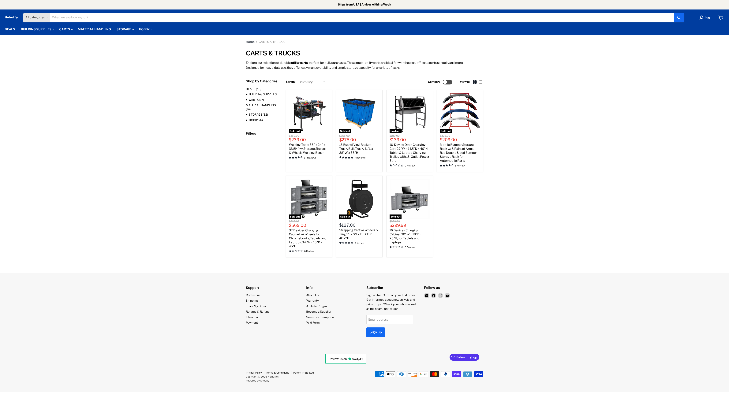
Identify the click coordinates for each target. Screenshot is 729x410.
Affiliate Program (317, 306)
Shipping (252, 300)
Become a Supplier (318, 311)
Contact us (253, 295)
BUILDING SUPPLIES (36, 29)
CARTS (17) (256, 100)
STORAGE (124, 29)
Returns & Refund (258, 311)
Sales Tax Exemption (320, 317)
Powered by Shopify (257, 380)
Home (250, 42)
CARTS (65, 29)
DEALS (10, 29)
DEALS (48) (253, 89)
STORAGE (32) (258, 114)
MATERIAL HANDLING (94, 29)
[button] (706, 17)
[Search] (679, 17)
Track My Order (256, 306)
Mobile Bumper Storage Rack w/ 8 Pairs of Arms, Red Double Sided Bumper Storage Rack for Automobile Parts (458, 152)
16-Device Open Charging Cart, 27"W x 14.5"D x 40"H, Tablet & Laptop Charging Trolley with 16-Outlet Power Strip (409, 152)
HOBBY (144, 29)
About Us (312, 295)
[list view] (480, 82)
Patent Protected (303, 372)
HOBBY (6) (256, 120)
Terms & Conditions (277, 372)
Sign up (375, 332)
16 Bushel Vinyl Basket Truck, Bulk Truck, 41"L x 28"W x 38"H (356, 149)
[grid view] (475, 82)
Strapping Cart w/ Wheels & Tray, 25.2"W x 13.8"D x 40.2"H (358, 234)
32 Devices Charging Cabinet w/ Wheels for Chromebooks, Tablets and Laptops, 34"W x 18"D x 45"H (308, 238)
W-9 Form (313, 322)
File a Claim (253, 317)
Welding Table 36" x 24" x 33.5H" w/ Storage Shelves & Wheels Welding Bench (307, 149)
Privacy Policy (254, 372)
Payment (252, 322)
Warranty (312, 300)
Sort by (290, 82)
